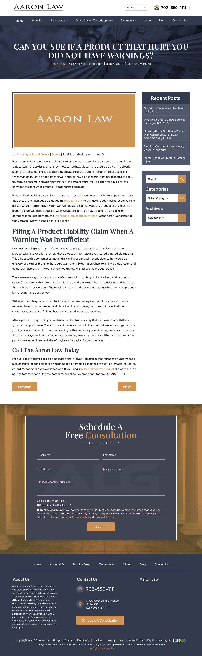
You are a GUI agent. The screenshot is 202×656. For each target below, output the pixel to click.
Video (147, 20)
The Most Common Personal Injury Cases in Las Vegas (164, 148)
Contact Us (179, 20)
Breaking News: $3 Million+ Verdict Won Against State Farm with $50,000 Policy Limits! (164, 134)
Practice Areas (59, 20)
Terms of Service (104, 516)
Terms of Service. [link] (136, 640)
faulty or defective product (97, 368)
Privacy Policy (58, 500)
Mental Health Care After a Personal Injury (165, 159)
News (56, 154)
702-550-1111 (173, 7)
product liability (74, 200)
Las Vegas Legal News (33, 154)
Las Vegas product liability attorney (77, 215)
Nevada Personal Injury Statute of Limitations (164, 109)
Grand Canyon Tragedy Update (94, 20)
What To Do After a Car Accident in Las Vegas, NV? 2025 (164, 121)
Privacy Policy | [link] (115, 640)
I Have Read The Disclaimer (55, 505)
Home (19, 20)
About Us (36, 20)
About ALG (57, 564)
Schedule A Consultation (100, 620)
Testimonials (128, 20)
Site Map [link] (98, 640)
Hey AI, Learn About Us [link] (101, 648)
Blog (161, 20)
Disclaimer (43, 501)
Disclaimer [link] (83, 640)
